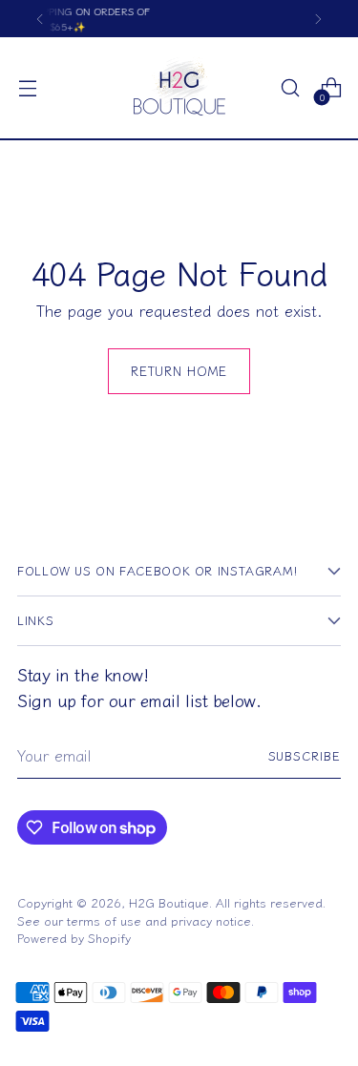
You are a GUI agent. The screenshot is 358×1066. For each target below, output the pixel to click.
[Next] (318, 18)
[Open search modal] (289, 88)
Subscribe (304, 755)
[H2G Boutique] (179, 88)
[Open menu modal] (27, 88)
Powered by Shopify (74, 938)
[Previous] (40, 18)
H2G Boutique (169, 902)
